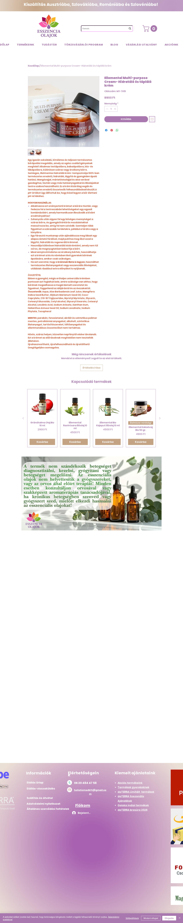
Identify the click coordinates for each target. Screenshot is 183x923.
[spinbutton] (111, 108)
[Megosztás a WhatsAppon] (117, 130)
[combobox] (107, 28)
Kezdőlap (33, 65)
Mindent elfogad (151, 918)
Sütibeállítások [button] (132, 918)
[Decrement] (107, 108)
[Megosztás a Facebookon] (106, 130)
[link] (151, 28)
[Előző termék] (23, 418)
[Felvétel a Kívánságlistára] (152, 119)
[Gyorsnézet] (42, 404)
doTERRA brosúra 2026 (132, 810)
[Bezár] (179, 918)
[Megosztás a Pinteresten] (111, 130)
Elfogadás (169, 918)
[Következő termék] (160, 418)
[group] (91, 418)
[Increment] (115, 108)
